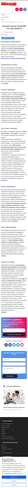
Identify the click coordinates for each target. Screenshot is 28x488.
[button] (3, 395)
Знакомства (4, 447)
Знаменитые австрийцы (7, 436)
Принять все (14, 477)
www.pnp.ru (4, 180)
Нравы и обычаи (5, 427)
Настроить (14, 481)
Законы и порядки (6, 425)
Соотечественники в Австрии (8, 438)
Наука (2, 19)
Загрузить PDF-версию (8, 38)
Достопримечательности (7, 423)
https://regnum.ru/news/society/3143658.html (13, 58)
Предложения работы (7, 449)
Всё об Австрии (5, 17)
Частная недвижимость (7, 452)
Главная (3, 14)
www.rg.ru (4, 255)
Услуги (3, 450)
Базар (3, 445)
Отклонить (14, 484)
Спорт (3, 434)
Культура (4, 433)
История (3, 429)
